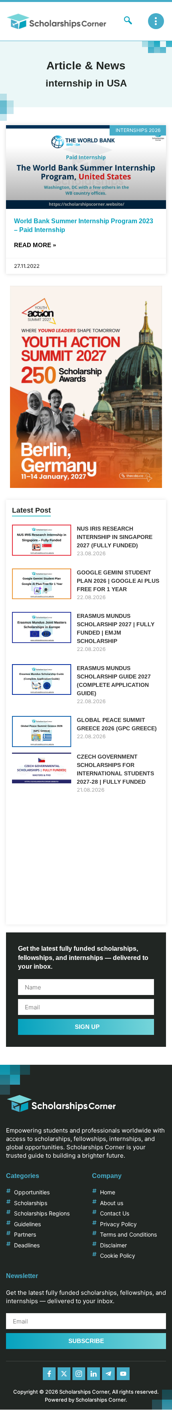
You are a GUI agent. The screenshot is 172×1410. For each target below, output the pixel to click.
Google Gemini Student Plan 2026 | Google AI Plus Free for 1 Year (118, 580)
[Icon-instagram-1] (78, 1373)
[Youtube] (123, 1373)
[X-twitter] (64, 1373)
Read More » (35, 245)
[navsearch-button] (128, 21)
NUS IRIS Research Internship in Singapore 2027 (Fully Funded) (114, 537)
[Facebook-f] (49, 1373)
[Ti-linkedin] (93, 1373)
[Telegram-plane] (108, 1373)
